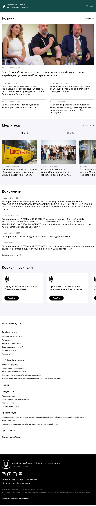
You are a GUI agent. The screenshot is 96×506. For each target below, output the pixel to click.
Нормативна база (9, 420)
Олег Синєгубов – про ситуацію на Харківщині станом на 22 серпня (20, 106)
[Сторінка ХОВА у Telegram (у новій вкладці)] (9, 474)
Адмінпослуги (9, 413)
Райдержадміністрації (11, 343)
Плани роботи (8, 403)
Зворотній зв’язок (11, 437)
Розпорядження (8, 396)
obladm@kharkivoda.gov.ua (16, 483)
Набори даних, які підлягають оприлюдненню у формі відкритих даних (32, 378)
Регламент (6, 340)
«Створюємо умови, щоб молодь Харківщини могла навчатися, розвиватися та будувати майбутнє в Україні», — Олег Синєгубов (57, 172)
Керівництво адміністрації (13, 336)
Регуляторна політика (11, 406)
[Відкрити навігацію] (91, 6)
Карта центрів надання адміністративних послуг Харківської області (31, 424)
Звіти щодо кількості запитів (14, 372)
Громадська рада (9, 350)
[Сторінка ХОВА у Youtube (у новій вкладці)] (20, 474)
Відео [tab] (70, 132)
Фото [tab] (24, 132)
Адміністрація (9, 332)
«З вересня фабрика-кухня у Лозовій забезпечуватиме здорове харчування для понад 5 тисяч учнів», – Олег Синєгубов (70, 109)
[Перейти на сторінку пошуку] (87, 6)
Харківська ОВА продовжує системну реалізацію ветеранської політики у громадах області (70, 89)
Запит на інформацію (11, 365)
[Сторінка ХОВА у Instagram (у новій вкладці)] (3, 474)
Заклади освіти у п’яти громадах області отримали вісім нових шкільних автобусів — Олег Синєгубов (19, 172)
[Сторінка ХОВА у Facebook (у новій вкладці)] (15, 474)
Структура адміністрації (12, 347)
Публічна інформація (13, 360)
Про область (9, 430)
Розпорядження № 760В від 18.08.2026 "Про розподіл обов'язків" (36, 236)
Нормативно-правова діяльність (15, 399)
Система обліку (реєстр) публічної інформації (21, 375)
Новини (5, 385)
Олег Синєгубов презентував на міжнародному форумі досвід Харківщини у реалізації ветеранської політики (43, 74)
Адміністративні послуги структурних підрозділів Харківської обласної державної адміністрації (43, 417)
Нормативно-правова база (13, 368)
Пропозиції (6, 354)
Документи (8, 391)
